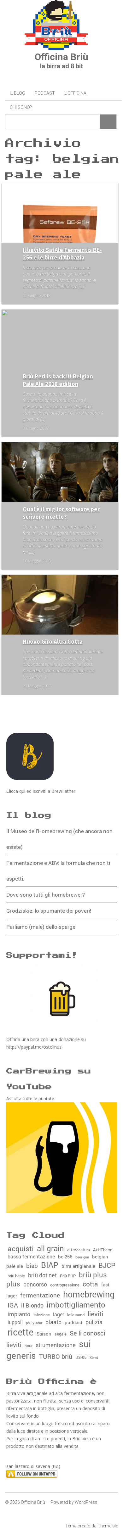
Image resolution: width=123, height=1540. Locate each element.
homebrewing (88, 1294)
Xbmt (94, 1357)
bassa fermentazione (31, 1256)
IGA (13, 1305)
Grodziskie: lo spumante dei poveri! (48, 910)
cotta (90, 1284)
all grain (50, 1248)
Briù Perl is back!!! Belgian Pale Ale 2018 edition (58, 380)
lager (58, 1314)
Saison (44, 1334)
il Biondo (32, 1305)
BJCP (106, 1265)
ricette (20, 1332)
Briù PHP (68, 1275)
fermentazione (40, 1295)
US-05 (80, 1357)
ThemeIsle (107, 1525)
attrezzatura (78, 1249)
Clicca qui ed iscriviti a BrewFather (40, 791)
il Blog (17, 93)
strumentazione (56, 1345)
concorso (35, 1284)
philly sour (34, 1323)
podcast (73, 1322)
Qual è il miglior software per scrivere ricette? (61, 512)
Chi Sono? (21, 107)
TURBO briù (55, 1356)
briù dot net (42, 1275)
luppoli (15, 1322)
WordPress (86, 1502)
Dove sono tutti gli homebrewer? (45, 894)
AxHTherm (102, 1249)
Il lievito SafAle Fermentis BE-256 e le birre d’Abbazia (62, 253)
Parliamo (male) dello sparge (40, 926)
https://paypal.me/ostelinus (34, 1047)
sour (28, 1345)
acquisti (21, 1248)
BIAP (49, 1265)
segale (61, 1333)
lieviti (95, 1313)
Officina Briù (61, 56)
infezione (41, 1314)
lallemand (76, 1314)
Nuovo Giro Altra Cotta (53, 641)
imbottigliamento (76, 1304)
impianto (19, 1314)
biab (32, 1265)
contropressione (64, 1284)
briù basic (16, 1275)
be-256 (65, 1257)
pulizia (93, 1322)
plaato (53, 1322)
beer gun (82, 1257)
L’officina (75, 93)
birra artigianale (78, 1266)
